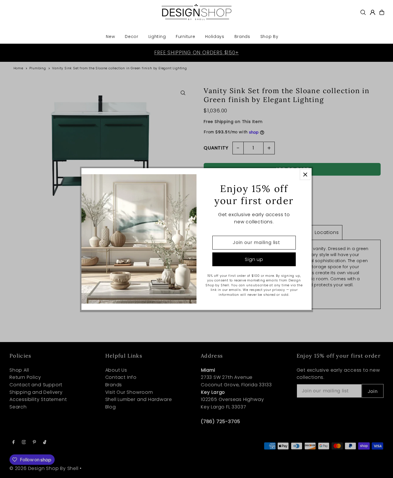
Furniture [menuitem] (185, 36)
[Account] (372, 12)
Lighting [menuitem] (157, 36)
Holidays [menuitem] (214, 36)
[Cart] (381, 12)
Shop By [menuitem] (269, 36)
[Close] (305, 175)
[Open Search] (363, 12)
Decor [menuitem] (131, 36)
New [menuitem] (110, 36)
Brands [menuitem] (242, 36)
